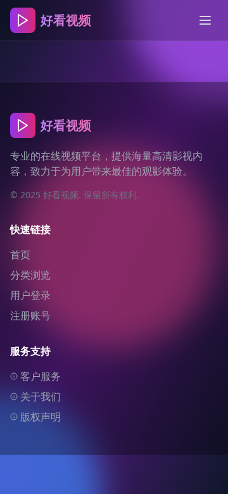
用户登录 (30, 295)
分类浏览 (30, 275)
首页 (20, 255)
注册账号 (30, 315)
